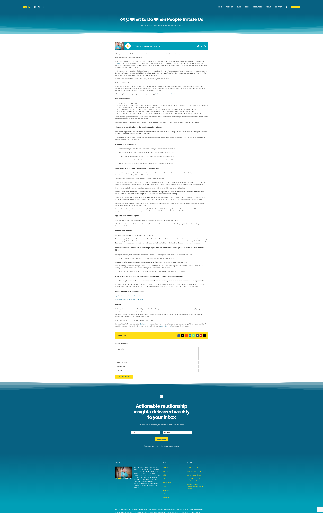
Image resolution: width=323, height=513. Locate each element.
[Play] (128, 46)
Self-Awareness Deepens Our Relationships (168, 94)
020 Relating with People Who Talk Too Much (129, 299)
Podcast (166, 471)
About (166, 486)
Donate (166, 498)
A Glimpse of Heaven (194, 475)
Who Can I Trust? (193, 467)
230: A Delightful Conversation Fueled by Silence (195, 486)
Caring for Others (145, 324)
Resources (167, 482)
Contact (166, 490)
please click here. (165, 326)
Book (166, 479)
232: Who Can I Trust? (195, 471)
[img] (204, 46)
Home (166, 467)
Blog (165, 475)
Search (166, 494)
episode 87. (118, 63)
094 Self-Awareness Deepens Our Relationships (130, 296)
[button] (286, 7)
